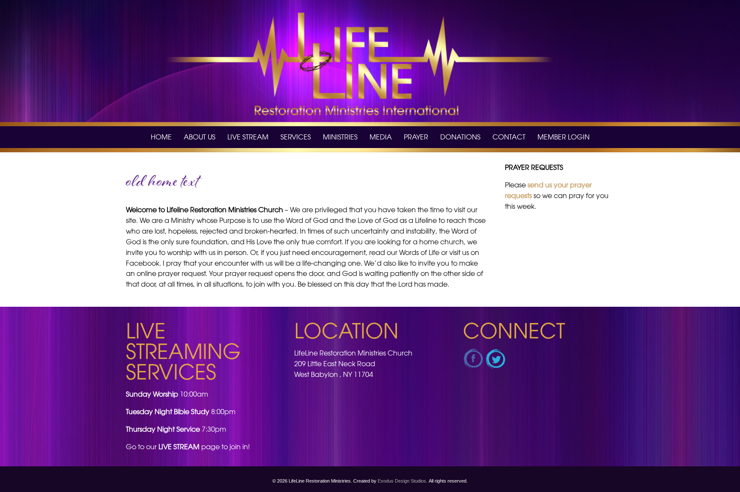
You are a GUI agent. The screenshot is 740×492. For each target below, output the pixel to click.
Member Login (563, 137)
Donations (460, 137)
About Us (199, 137)
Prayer (416, 137)
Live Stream (248, 137)
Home (161, 137)
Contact (508, 137)
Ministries (340, 137)
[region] (370, 63)
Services (295, 137)
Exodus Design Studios (402, 480)
